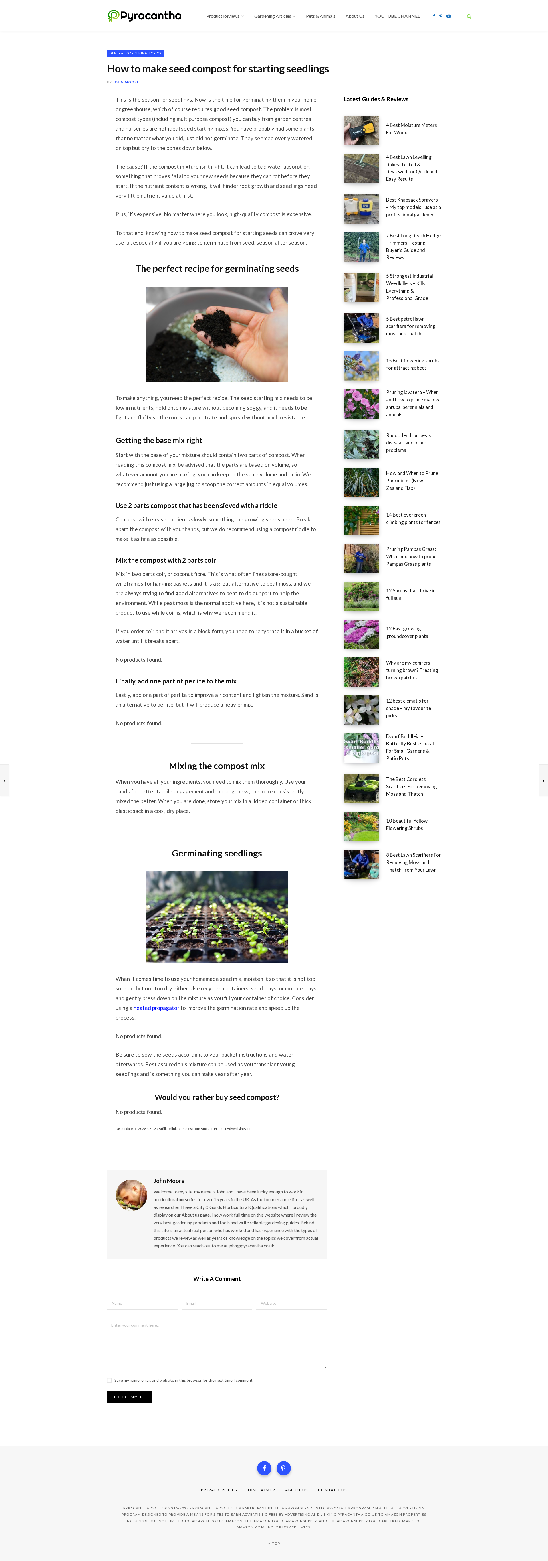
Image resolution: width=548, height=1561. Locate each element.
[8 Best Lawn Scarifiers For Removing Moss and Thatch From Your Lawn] (365, 864)
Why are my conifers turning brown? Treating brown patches (412, 670)
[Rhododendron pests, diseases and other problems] (365, 444)
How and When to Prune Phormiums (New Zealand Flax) (412, 480)
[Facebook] (264, 1468)
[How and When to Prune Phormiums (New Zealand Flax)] (365, 482)
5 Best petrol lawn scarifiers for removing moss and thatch (410, 326)
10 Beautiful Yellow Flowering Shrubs (407, 824)
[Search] (466, 16)
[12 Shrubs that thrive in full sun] (365, 596)
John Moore (126, 82)
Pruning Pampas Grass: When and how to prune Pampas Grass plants (411, 556)
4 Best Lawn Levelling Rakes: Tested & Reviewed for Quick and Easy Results (411, 168)
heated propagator (156, 1007)
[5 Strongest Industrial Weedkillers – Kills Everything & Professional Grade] (365, 289)
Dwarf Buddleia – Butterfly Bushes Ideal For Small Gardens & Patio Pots (410, 747)
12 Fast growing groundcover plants (407, 632)
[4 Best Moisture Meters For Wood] (365, 130)
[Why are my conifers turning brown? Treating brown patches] (365, 672)
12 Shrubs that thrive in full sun (411, 594)
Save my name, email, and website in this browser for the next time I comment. (183, 1380)
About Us (296, 1489)
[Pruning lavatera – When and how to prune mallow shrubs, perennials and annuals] (365, 405)
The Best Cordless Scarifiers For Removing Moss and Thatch (411, 786)
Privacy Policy (219, 1489)
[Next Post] (543, 780)
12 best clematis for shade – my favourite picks (408, 708)
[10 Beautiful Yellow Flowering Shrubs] (365, 826)
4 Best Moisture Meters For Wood (411, 128)
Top (275, 1543)
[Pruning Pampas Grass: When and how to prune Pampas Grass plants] (365, 558)
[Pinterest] (284, 1468)
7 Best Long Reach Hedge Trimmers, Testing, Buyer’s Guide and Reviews (413, 246)
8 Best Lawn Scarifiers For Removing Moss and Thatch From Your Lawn (413, 862)
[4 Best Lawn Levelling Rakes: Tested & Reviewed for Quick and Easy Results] (365, 170)
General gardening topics (135, 53)
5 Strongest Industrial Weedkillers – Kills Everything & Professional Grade (409, 287)
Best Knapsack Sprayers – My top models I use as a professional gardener (413, 207)
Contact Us (332, 1489)
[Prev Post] (4, 780)
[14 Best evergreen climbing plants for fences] (365, 520)
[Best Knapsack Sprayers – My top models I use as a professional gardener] (365, 209)
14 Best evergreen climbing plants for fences (413, 518)
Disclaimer (261, 1489)
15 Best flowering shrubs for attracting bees (413, 364)
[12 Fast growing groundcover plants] (365, 634)
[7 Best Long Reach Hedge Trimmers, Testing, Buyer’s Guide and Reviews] (365, 248)
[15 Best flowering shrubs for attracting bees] (365, 366)
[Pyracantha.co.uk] (150, 16)
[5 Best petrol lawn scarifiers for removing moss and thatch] (365, 328)
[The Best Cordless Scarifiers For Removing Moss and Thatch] (365, 788)
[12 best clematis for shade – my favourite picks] (365, 710)
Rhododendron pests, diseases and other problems (409, 442)
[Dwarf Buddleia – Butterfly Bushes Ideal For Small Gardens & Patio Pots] (365, 749)
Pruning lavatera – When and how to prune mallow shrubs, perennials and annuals (412, 403)
